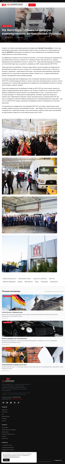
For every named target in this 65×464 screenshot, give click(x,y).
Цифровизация (5, 416)
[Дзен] (14, 402)
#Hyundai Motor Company (25, 278)
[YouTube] (3, 402)
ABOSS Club (5, 438)
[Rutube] (18, 402)
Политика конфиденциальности (45, 461)
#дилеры (20, 281)
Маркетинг (4, 409)
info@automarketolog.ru (17, 398)
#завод (36, 281)
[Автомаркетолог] (12, 5)
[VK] (11, 402)
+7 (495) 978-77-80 (7, 445)
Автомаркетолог (9, 37)
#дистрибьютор (28, 281)
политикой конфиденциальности (11, 456)
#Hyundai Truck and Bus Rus (40, 278)
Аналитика (4, 412)
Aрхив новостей (7, 26)
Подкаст (4, 436)
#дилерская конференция (9, 281)
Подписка (32, 4)
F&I (2, 414)
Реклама (4, 451)
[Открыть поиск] (26, 5)
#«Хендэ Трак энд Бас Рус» (9, 278)
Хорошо (6, 460)
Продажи (4, 418)
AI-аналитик (5, 427)
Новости (4, 420)
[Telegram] (7, 402)
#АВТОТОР (52, 278)
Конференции (5, 432)
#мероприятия (53, 281)
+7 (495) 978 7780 (16, 397)
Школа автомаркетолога (8, 434)
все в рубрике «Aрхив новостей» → (53, 291)
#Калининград (44, 281)
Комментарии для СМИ (8, 449)
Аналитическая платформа (9, 429)
